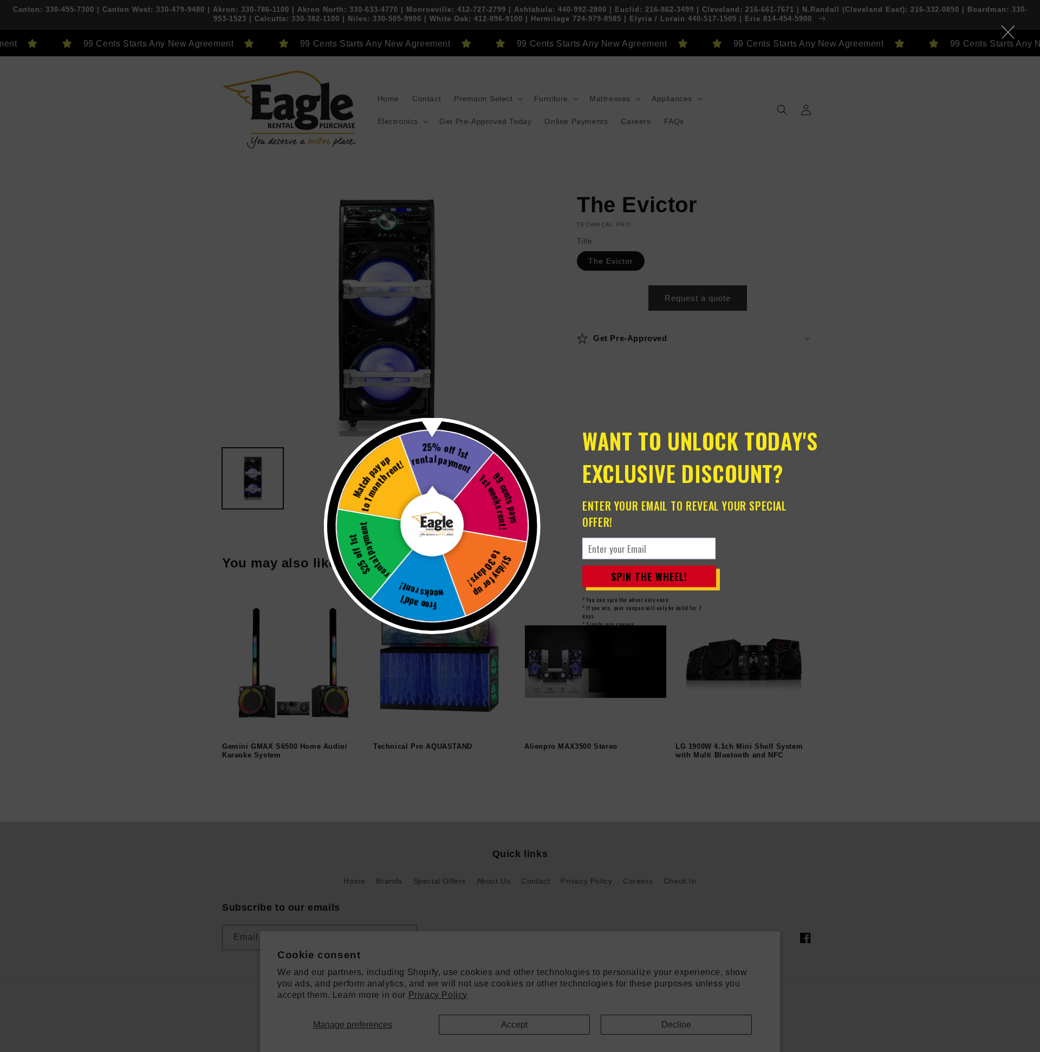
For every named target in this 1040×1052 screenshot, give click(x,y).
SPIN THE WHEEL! (649, 576)
